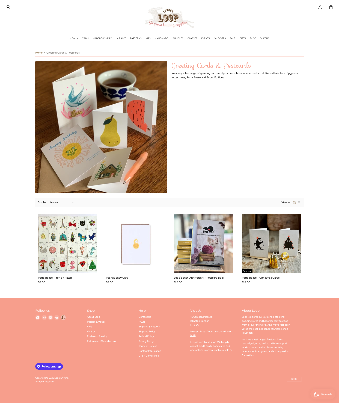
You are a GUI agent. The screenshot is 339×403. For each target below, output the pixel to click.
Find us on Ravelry (97, 336)
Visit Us (264, 38)
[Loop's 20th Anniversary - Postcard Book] (203, 243)
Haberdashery (102, 38)
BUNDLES (178, 38)
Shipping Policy (147, 331)
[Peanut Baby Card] (135, 243)
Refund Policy (146, 336)
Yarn (85, 38)
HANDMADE (161, 38)
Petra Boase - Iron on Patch (55, 277)
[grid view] (294, 202)
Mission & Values (96, 321)
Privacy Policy (146, 341)
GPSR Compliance (149, 355)
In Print (121, 38)
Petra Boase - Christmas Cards (260, 277)
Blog (253, 38)
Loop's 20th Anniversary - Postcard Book (199, 277)
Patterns (135, 38)
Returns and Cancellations (101, 341)
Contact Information (150, 350)
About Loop (93, 316)
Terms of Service (148, 346)
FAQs (142, 321)
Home (39, 52)
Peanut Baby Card (117, 277)
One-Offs (220, 38)
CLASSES (192, 38)
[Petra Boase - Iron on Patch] (67, 243)
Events (205, 38)
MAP (193, 335)
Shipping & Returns (149, 326)
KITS (148, 38)
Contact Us (145, 316)
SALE (232, 38)
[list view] (299, 202)
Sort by (42, 202)
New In (74, 38)
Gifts (243, 38)
